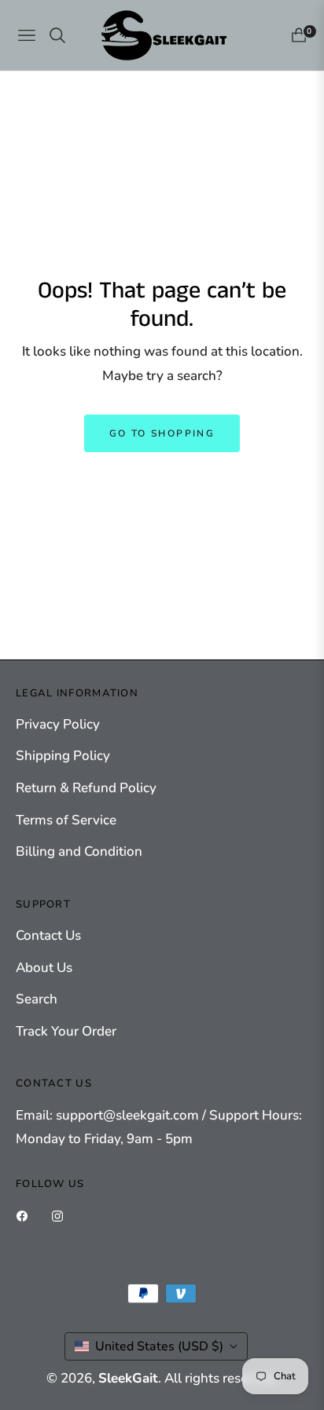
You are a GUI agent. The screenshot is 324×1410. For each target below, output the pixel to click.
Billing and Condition (79, 851)
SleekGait (128, 1378)
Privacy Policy (58, 724)
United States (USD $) (159, 1346)
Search (36, 999)
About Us (44, 968)
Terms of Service (66, 820)
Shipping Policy (63, 756)
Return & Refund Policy (86, 788)
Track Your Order (66, 1031)
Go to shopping (162, 433)
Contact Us (48, 935)
